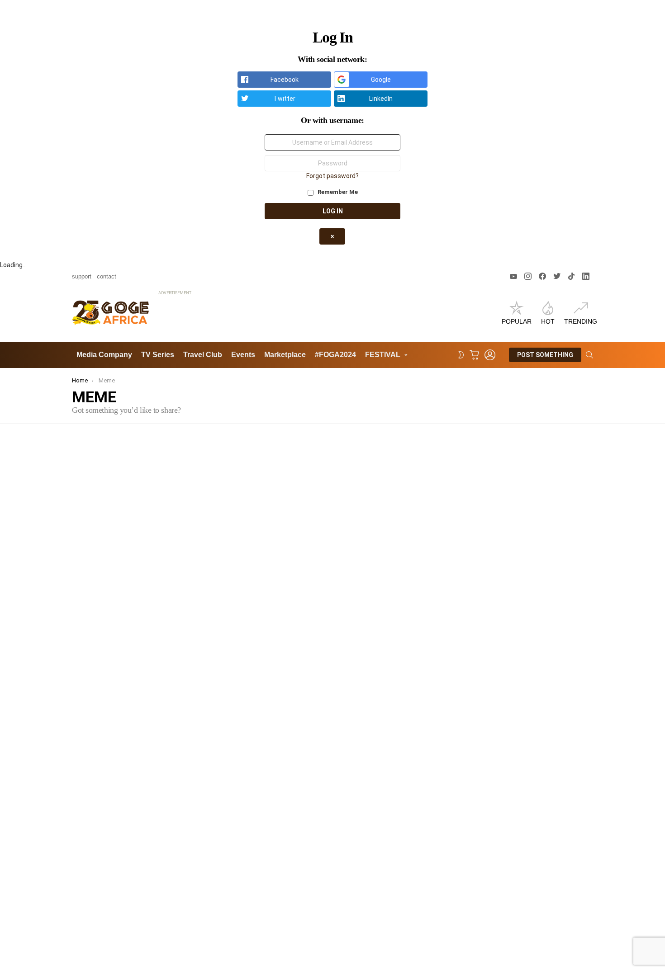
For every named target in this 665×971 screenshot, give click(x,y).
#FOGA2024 (335, 354)
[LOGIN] (489, 355)
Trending (580, 321)
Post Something (545, 354)
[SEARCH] (589, 355)
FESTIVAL (382, 354)
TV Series (157, 354)
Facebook (285, 79)
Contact (106, 276)
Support (81, 276)
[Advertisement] (323, 317)
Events (243, 354)
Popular (517, 321)
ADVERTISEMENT (174, 293)
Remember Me (337, 192)
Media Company (104, 354)
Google (381, 79)
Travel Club (202, 354)
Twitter (284, 98)
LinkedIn (381, 98)
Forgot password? (332, 175)
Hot (548, 321)
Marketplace (285, 354)
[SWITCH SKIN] (461, 355)
